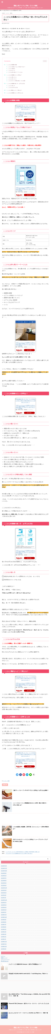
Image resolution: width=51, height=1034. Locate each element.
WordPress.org (4, 961)
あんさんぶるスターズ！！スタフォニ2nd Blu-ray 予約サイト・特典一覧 (28, 1013)
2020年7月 (3, 902)
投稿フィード (4, 958)
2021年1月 (3, 897)
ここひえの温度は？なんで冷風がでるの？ (16, 66)
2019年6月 (3, 927)
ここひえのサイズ (11, 70)
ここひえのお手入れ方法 (13, 87)
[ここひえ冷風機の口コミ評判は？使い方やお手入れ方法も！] (27, 774)
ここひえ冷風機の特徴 (12, 64)
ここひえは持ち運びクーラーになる (15, 72)
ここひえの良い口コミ (12, 78)
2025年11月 (4, 866)
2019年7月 (3, 924)
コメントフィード (5, 959)
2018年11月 (4, 944)
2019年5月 (3, 929)
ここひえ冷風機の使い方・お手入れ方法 (16, 83)
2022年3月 (3, 890)
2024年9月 (3, 873)
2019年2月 (3, 936)
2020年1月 (3, 912)
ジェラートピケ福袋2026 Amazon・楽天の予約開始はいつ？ (25, 964)
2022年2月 (3, 892)
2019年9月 (3, 919)
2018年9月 (3, 949)
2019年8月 (3, 922)
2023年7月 (3, 878)
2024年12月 (4, 868)
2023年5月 (3, 883)
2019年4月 (3, 931)
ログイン (3, 956)
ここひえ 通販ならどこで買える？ (14, 90)
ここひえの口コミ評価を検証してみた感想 (16, 80)
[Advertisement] (25, 819)
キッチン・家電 (6, 780)
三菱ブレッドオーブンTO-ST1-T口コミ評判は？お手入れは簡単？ (30, 790)
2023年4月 (3, 885)
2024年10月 (4, 870)
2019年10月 (4, 917)
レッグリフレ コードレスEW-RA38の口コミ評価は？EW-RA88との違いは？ (23, 851)
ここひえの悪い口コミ (12, 77)
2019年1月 (3, 939)
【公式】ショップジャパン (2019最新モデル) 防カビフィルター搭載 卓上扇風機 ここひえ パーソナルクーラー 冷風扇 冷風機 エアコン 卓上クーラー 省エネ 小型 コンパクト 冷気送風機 (25, 189)
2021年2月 (3, 895)
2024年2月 (3, 875)
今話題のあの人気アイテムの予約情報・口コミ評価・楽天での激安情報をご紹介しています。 (25, 1029)
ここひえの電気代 (11, 68)
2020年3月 (3, 909)
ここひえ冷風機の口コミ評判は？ (14, 75)
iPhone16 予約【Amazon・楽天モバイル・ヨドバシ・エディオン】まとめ (29, 1003)
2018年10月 (4, 946)
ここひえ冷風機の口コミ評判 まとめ (15, 93)
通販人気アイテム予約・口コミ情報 (25, 5)
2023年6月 (3, 880)
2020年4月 (3, 907)
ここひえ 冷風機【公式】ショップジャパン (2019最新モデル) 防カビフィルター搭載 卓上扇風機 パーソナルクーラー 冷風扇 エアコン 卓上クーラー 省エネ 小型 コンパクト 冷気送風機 (25, 114)
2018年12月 (4, 941)
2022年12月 (4, 888)
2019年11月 (4, 914)
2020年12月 (4, 900)
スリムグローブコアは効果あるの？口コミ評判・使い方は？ (19, 853)
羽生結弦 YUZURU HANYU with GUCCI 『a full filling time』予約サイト (28, 973)
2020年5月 (3, 905)
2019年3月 (3, 934)
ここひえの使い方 (11, 85)
